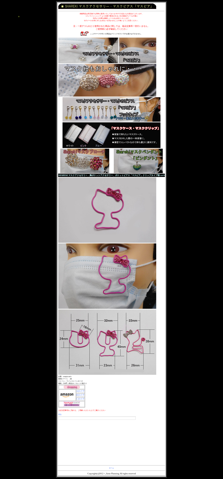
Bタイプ (80, 395)
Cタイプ (80, 399)
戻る (60, 414)
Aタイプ (80, 391)
